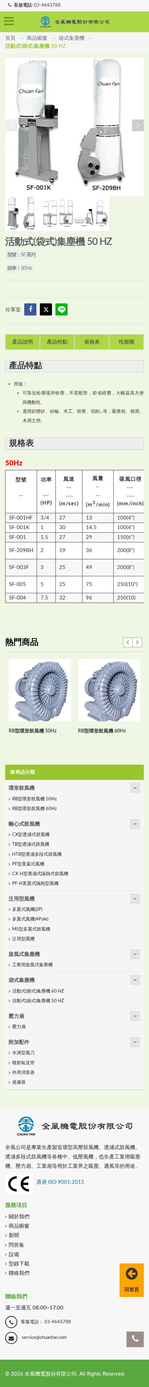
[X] (46, 309)
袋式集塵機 (72, 38)
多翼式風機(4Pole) (30, 919)
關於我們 (19, 1216)
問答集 (16, 1245)
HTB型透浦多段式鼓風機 (37, 854)
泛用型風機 (22, 898)
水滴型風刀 (23, 1053)
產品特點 (57, 342)
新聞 (14, 1235)
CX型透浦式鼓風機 (31, 835)
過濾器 (19, 1082)
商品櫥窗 (37, 38)
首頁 (11, 38)
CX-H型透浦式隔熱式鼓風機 (40, 874)
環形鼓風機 (22, 788)
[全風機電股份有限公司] (74, 21)
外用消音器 (23, 1072)
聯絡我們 (19, 1273)
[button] (138, 125)
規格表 (92, 342)
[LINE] (61, 309)
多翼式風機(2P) (27, 909)
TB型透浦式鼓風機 (30, 844)
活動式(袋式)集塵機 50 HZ (38, 1001)
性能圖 (126, 342)
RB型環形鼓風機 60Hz (102, 731)
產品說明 (22, 342)
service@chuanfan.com (44, 1337)
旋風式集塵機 (24, 954)
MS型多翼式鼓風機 (31, 929)
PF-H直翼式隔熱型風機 (35, 883)
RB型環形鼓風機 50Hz (32, 731)
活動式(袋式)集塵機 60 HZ (38, 991)
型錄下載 (19, 1263)
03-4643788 (47, 5)
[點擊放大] (74, 126)
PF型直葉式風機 (28, 864)
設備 (14, 1254)
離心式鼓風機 (24, 824)
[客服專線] (135, 1339)
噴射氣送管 (23, 1063)
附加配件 (19, 1042)
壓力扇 (16, 1016)
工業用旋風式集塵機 (32, 965)
